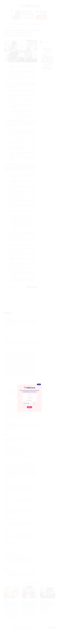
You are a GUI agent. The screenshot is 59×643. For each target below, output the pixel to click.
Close (39, 384)
